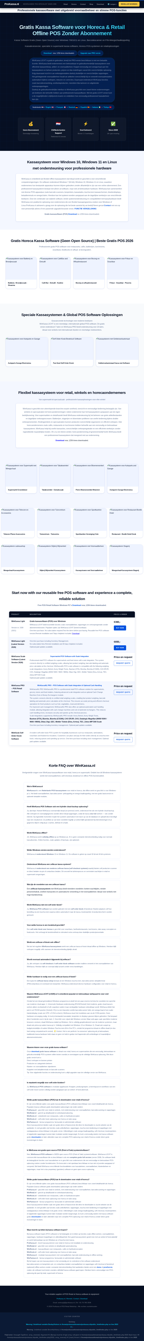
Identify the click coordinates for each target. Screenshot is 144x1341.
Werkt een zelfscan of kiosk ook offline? (43, 942)
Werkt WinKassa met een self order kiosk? (44, 905)
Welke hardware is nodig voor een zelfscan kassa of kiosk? (51, 977)
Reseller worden (129, 4)
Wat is (35, 786)
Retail (66, 4)
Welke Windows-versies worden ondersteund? (46, 850)
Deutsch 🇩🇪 (73, 107)
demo (99, 1267)
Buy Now (120, 628)
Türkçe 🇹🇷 (107, 107)
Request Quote (123, 663)
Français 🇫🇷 (61, 107)
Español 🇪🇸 (85, 107)
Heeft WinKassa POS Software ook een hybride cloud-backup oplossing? (57, 807)
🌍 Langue (112, 4)
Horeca (74, 4)
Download (100, 4)
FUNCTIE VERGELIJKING (85, 209)
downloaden (36, 1137)
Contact (83, 4)
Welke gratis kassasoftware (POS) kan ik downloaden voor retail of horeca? (58, 1100)
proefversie (108, 1267)
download (35, 1051)
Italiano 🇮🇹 (96, 107)
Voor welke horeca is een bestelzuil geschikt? (46, 925)
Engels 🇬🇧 (50, 107)
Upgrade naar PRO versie (90, 53)
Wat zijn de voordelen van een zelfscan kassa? (46, 884)
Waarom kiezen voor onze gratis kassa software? (47, 1047)
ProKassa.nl (11, 4)
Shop (91, 4)
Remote (69, 1299)
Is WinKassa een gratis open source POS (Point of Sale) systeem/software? (58, 1150)
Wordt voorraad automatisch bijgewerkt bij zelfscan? (49, 959)
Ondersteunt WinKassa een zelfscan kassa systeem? (49, 864)
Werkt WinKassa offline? (37, 833)
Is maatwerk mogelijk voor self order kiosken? (46, 1083)
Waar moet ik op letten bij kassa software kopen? (47, 1230)
